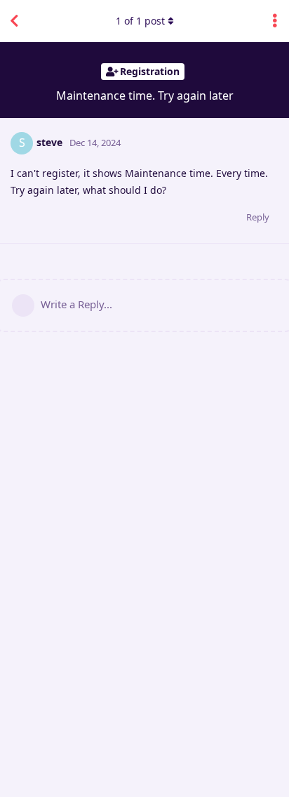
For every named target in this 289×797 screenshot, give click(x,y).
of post (140, 20)
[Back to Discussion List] (14, 21)
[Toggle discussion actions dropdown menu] (275, 21)
